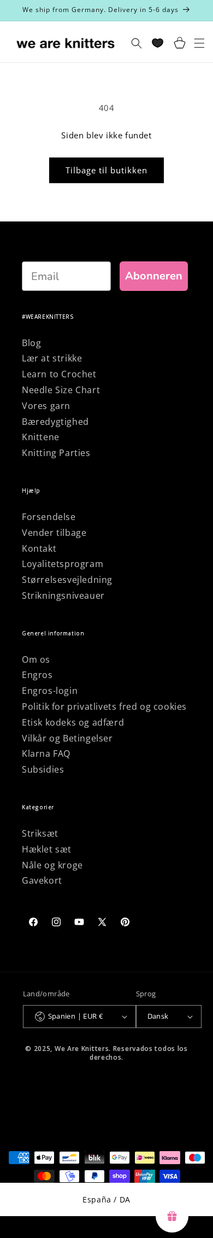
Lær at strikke (52, 358)
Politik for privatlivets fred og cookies (104, 706)
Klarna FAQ (46, 754)
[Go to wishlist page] (157, 43)
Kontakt (39, 548)
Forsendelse (49, 517)
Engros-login (50, 691)
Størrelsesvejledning (67, 580)
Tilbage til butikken (106, 170)
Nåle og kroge (52, 865)
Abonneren (153, 275)
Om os (36, 659)
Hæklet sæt (47, 849)
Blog (31, 343)
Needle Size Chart (61, 390)
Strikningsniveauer (63, 595)
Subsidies (43, 769)
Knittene (41, 437)
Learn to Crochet (59, 374)
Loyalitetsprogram (62, 564)
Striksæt (40, 833)
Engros (37, 675)
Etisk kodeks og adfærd (73, 722)
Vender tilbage (54, 533)
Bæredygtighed (55, 422)
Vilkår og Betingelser (67, 738)
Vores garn (46, 406)
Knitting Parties (56, 453)
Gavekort (42, 880)
